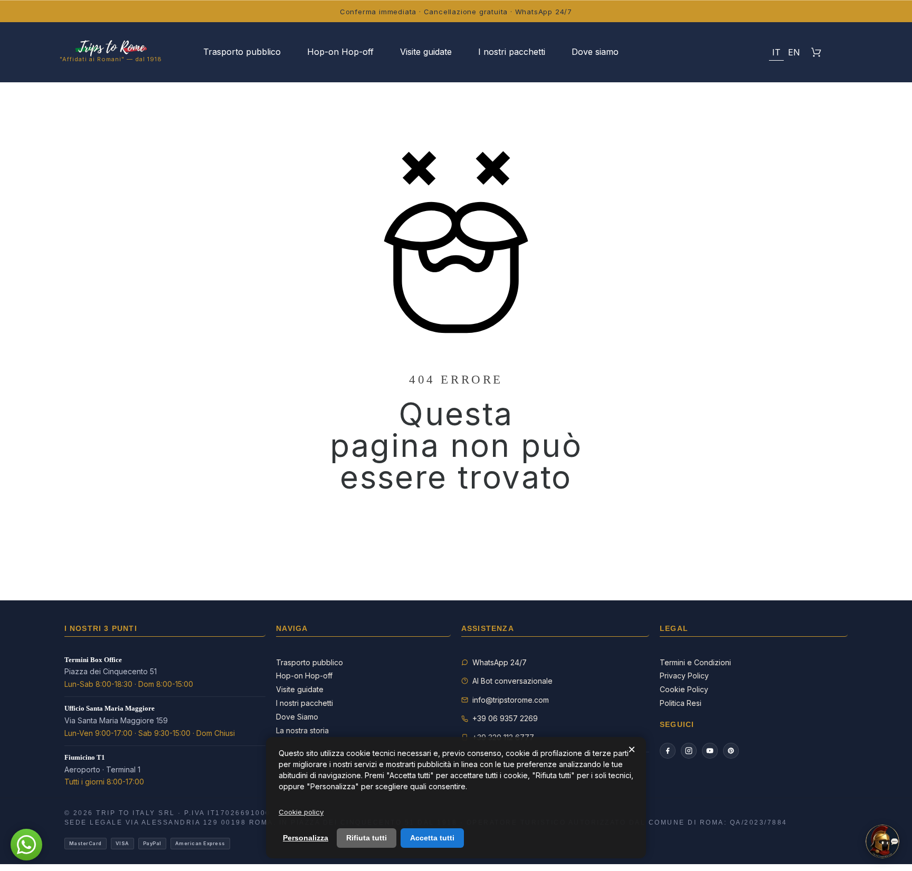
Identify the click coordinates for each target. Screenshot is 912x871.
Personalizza (305, 838)
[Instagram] (689, 751)
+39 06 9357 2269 (505, 718)
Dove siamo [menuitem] (595, 51)
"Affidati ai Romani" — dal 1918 (111, 59)
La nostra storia (302, 730)
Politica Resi (680, 702)
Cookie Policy (684, 689)
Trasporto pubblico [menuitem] (242, 51)
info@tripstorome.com (510, 699)
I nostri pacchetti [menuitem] (511, 51)
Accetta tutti (432, 838)
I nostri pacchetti (304, 702)
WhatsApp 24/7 (499, 662)
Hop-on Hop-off (304, 675)
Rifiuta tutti (366, 838)
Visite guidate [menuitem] (426, 51)
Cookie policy (301, 812)
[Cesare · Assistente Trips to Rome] (882, 841)
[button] (750, 52)
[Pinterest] (731, 751)
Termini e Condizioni (695, 662)
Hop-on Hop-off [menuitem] (340, 51)
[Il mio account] (723, 52)
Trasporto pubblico (309, 662)
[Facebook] (668, 751)
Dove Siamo (297, 716)
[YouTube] (710, 751)
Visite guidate (300, 689)
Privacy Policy (684, 675)
